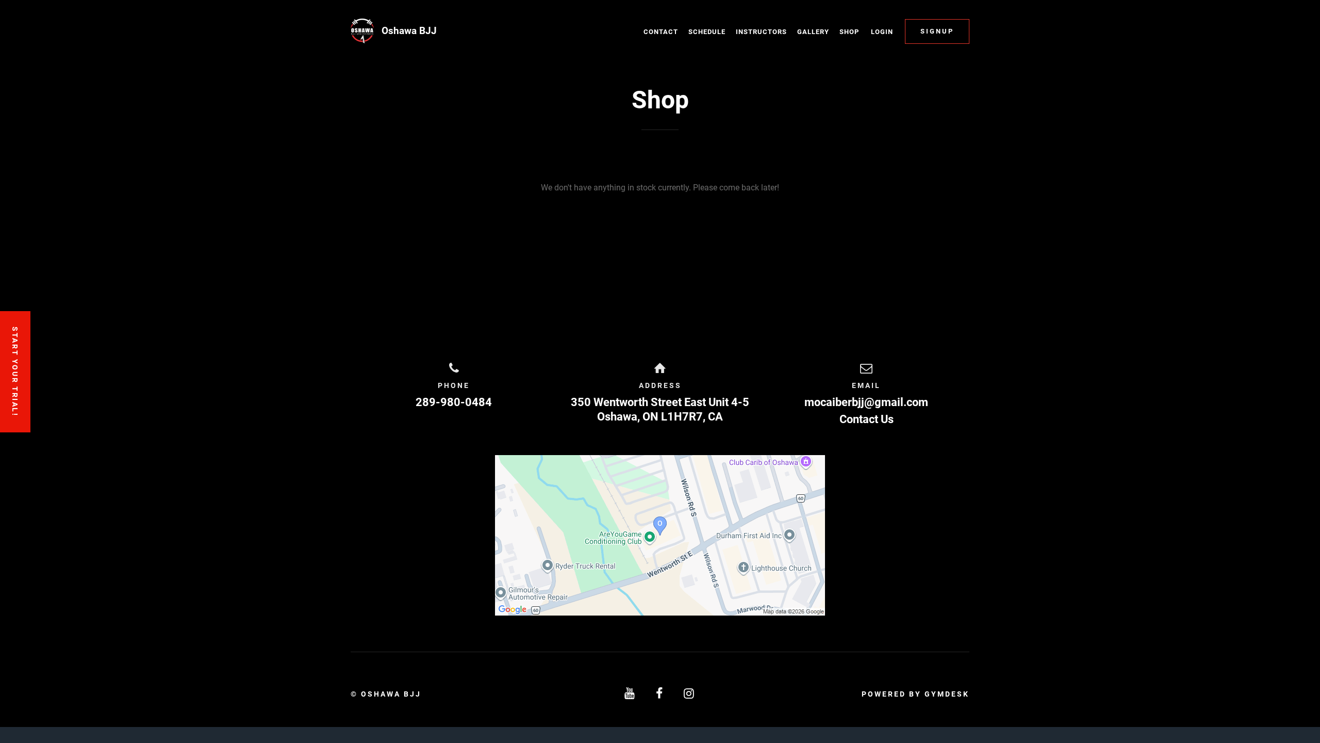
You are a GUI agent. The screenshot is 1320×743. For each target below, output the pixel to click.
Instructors (761, 32)
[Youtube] (630, 693)
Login (882, 32)
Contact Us (866, 419)
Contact (661, 32)
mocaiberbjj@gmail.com (866, 402)
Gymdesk (947, 694)
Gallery (813, 32)
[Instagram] (690, 693)
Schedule (706, 32)
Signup (937, 31)
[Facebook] (660, 693)
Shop (849, 32)
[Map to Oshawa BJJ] (660, 535)
